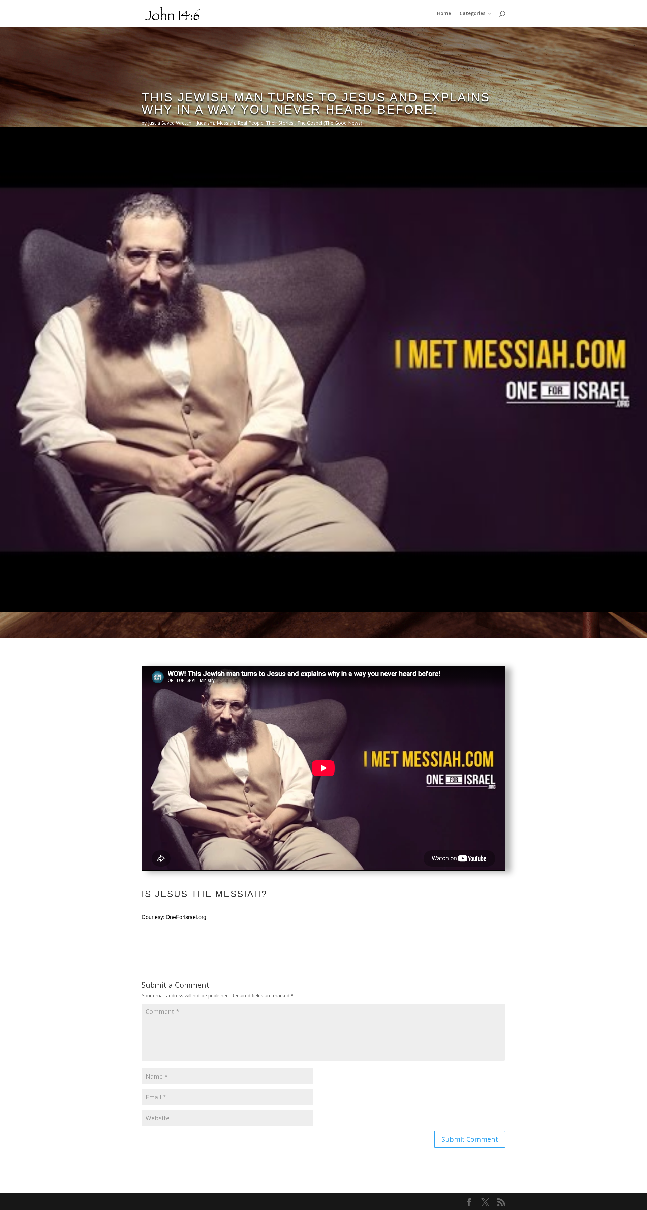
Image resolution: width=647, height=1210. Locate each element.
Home (444, 14)
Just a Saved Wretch (169, 123)
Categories (472, 14)
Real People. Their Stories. (266, 123)
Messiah (226, 123)
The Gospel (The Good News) (329, 123)
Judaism (205, 123)
